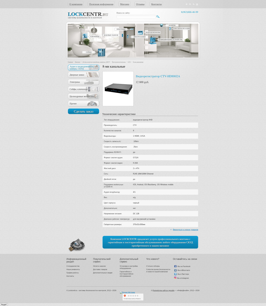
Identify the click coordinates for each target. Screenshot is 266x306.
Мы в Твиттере (183, 274)
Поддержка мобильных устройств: (113, 186)
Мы (179, 266)
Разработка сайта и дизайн (163, 290)
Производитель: (110, 125)
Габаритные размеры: (113, 224)
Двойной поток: (110, 179)
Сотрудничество (73, 266)
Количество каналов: (113, 131)
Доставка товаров (100, 269)
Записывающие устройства (170, 39)
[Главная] (186, 4)
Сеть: (106, 174)
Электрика (120, 29)
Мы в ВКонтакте (183, 270)
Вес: (106, 197)
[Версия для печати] (197, 4)
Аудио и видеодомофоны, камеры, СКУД (96, 62)
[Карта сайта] (193, 4)
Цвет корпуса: (110, 203)
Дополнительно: (110, 208)
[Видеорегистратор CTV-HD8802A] (118, 88)
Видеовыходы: (110, 136)
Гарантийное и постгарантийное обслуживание (126, 274)
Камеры (172, 25)
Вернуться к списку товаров (185, 229)
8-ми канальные (138, 62)
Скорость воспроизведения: (115, 147)
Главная (70, 62)
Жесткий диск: (110, 168)
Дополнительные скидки (102, 273)
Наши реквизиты (73, 269)
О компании (75, 4)
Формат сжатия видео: (113, 163)
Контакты (156, 4)
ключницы (94, 36)
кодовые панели (111, 35)
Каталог (77, 62)
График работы (72, 273)
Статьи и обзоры (153, 266)
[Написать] (190, 4)
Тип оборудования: (112, 120)
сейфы (89, 52)
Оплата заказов (99, 266)
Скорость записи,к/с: (112, 141)
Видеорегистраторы (119, 62)
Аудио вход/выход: (112, 192)
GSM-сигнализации (181, 28)
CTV (129, 62)
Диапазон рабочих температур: (117, 219)
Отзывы (140, 4)
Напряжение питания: (113, 214)
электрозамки (140, 37)
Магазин (124, 4)
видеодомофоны (153, 32)
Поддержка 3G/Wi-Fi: (113, 152)
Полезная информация (101, 4)
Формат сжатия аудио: (113, 158)
